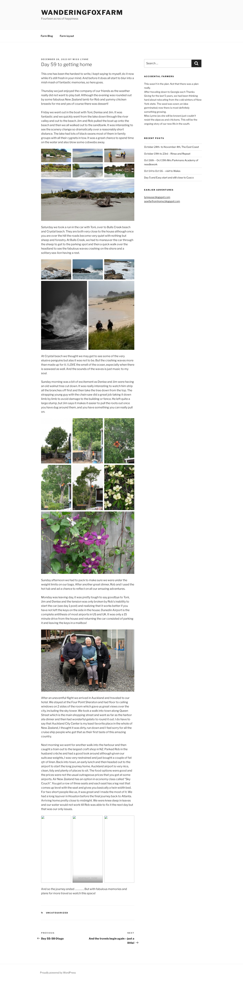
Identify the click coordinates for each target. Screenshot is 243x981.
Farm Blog (47, 35)
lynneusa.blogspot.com (157, 197)
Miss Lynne (81, 59)
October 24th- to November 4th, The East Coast (171, 146)
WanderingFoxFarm (82, 12)
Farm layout (67, 35)
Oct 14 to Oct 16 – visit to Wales (162, 170)
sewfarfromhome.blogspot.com (162, 201)
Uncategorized (57, 913)
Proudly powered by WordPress (58, 972)
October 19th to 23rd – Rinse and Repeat (167, 153)
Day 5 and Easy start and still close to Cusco (169, 177)
